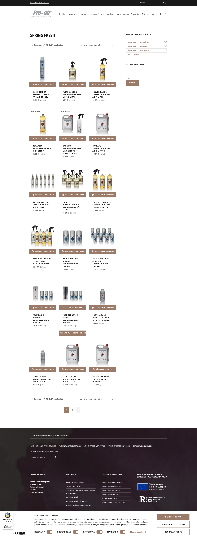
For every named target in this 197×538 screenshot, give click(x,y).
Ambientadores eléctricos (70, 446)
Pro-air (83, 14)
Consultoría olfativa (73, 486)
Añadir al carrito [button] (104, 369)
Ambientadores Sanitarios (138, 50)
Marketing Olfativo (72, 497)
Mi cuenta (135, 14)
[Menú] (11, 512)
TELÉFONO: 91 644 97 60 (39, 3)
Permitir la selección (173, 524)
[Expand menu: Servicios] (98, 13)
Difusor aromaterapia (142, 446)
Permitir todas (173, 517)
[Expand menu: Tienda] (66, 13)
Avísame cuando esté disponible (73, 333)
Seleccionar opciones (44, 84)
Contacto (110, 14)
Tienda (62, 14)
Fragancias (72, 14)
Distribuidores (123, 14)
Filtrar (132, 83)
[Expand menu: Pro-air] (87, 13)
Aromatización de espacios (75, 482)
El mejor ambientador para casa (44, 451)
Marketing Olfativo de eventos (77, 501)
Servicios (93, 14)
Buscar (55, 457)
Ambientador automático (94, 446)
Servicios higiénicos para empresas (78, 505)
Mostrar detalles (136, 532)
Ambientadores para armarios (43, 446)
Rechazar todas (173, 532)
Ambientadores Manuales (137, 46)
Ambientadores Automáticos (138, 42)
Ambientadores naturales (119, 446)
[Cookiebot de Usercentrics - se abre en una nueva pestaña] (19, 533)
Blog (102, 14)
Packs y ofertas (133, 54)
